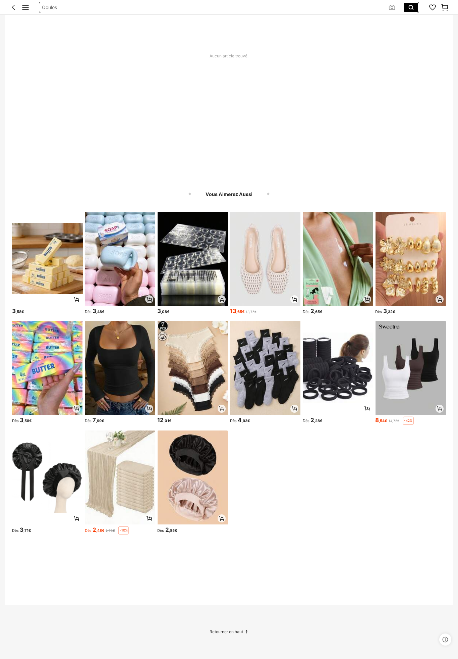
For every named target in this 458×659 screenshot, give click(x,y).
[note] (408, 421)
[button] (13, 7)
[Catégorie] (25, 7)
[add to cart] (76, 299)
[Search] (411, 7)
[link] (432, 7)
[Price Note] (445, 639)
